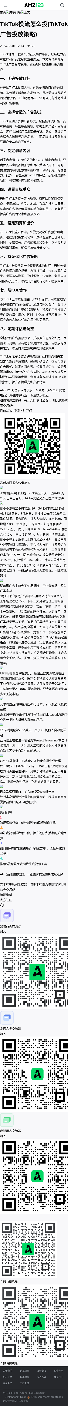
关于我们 (7, 1371)
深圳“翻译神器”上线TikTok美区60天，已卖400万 (32, 493)
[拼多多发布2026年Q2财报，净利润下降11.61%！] (34, 503)
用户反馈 (7, 1377)
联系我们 (58, 1377)
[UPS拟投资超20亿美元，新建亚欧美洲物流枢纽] (34, 668)
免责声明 (58, 1371)
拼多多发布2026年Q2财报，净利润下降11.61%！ (33, 508)
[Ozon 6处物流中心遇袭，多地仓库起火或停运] (34, 755)
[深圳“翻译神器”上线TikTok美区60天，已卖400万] (34, 488)
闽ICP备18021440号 (15, 1397)
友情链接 (41, 1371)
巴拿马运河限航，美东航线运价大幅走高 (27, 791)
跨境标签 (24, 1371)
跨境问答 (15, 12)
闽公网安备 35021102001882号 (47, 1397)
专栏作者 (41, 1377)
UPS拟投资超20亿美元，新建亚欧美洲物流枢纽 (32, 673)
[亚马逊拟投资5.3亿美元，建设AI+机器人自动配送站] (34, 724)
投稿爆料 (24, 1377)
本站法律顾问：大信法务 (15, 1401)
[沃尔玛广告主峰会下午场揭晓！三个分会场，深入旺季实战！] (34, 580)
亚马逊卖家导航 (37, 1393)
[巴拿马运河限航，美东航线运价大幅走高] (34, 786)
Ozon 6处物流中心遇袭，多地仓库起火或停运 (30, 761)
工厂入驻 (24, 1383)
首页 (3, 12)
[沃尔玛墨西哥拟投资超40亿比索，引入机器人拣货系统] (34, 699)
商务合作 (7, 1383)
